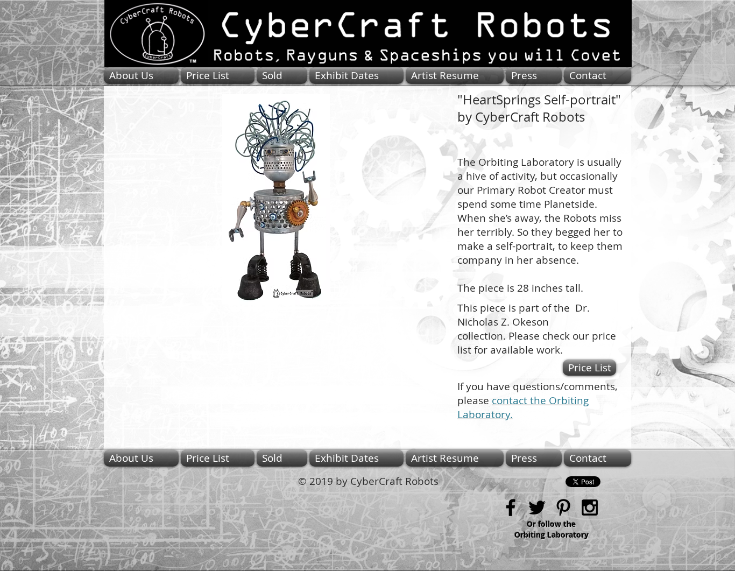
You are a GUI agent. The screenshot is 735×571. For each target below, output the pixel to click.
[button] (276, 199)
